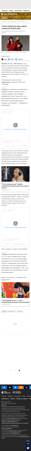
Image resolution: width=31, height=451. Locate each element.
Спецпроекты (5, 398)
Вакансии (4, 405)
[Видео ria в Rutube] (26, 387)
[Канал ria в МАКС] (4, 387)
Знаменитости (11, 311)
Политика (4, 396)
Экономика (17, 396)
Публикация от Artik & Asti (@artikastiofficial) (15, 145)
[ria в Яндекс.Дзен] (9, 387)
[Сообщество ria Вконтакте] (15, 387)
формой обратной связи (15, 431)
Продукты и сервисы (22, 398)
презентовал (5, 82)
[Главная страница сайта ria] (9, 14)
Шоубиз (4, 311)
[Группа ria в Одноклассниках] (21, 387)
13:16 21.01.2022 (6, 21)
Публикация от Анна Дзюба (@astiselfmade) (15, 244)
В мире (23, 396)
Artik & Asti (19, 311)
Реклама (12, 398)
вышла (4, 279)
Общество (10, 396)
